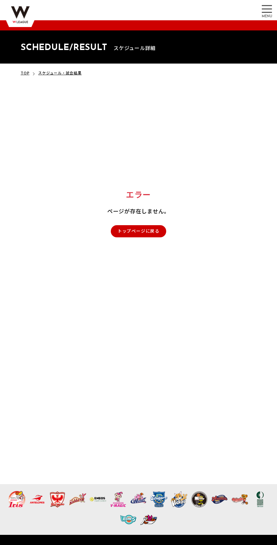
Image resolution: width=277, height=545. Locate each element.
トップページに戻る (138, 231)
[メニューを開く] (267, 8)
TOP (25, 72)
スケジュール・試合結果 (59, 72)
